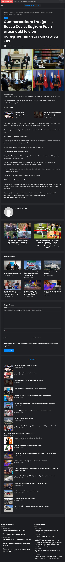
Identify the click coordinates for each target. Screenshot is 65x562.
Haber (12, 12)
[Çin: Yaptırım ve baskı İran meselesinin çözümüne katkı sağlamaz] (32, 265)
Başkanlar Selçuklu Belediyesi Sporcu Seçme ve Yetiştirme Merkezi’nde (12, 292)
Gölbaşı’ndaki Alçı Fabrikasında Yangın (26, 491)
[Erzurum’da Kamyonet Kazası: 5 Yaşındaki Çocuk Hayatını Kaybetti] (32, 285)
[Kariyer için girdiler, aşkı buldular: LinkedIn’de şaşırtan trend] (8, 398)
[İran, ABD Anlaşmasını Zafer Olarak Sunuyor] (8, 448)
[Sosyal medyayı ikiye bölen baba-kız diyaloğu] (38, 115)
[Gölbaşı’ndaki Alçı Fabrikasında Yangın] (8, 493)
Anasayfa (7, 12)
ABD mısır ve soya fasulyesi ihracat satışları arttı (19, 433)
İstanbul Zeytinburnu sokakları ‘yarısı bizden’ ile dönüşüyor (32, 411)
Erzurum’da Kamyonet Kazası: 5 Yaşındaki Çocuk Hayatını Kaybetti (32, 292)
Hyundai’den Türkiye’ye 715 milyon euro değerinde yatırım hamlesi (34, 476)
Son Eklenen (32, 359)
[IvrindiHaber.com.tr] (32, 5)
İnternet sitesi (37, 337)
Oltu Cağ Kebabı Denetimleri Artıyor (25, 373)
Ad (5, 330)
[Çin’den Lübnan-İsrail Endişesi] (52, 265)
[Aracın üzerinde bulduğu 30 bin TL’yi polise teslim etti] (52, 285)
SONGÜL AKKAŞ (11, 46)
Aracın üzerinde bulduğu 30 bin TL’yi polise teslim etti (52, 292)
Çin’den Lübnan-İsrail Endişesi (50, 272)
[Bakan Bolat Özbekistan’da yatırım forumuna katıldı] (8, 486)
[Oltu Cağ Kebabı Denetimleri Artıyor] (8, 375)
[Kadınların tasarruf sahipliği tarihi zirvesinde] (8, 440)
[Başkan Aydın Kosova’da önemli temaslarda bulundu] (12, 265)
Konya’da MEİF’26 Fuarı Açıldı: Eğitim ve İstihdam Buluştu (31, 506)
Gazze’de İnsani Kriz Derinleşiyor (24, 498)
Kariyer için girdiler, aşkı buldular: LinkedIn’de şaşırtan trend (33, 396)
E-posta (6, 337)
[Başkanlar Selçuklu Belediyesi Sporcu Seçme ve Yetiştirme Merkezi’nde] (12, 285)
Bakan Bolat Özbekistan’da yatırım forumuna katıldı (30, 483)
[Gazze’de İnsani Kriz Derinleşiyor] (8, 501)
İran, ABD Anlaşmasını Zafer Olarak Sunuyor (27, 445)
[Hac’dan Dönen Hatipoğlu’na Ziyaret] (8, 115)
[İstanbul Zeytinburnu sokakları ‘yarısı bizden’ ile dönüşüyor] (8, 413)
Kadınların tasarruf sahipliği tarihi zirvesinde (28, 438)
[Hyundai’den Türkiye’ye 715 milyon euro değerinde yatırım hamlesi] (8, 478)
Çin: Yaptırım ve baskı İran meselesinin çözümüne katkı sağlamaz (32, 273)
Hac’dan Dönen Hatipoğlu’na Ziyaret (25, 365)
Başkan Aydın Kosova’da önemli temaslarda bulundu (12, 272)
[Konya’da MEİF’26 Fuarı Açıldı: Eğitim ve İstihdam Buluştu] (8, 508)
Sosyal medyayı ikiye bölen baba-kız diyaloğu (25, 1)
